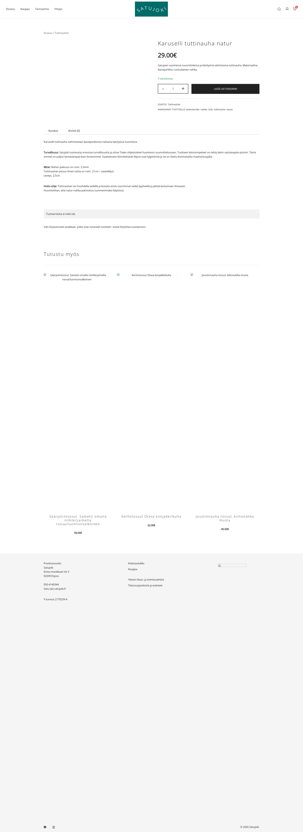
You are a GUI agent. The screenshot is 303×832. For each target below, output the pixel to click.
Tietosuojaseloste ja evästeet (145, 585)
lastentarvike (192, 109)
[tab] (53, 131)
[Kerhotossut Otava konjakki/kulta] (151, 391)
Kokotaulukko (136, 563)
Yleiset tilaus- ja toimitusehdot (146, 579)
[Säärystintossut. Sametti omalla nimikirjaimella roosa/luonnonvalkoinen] (78, 391)
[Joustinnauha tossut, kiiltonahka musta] (225, 391)
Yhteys (58, 9)
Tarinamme (42, 9)
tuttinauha (219, 109)
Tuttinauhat (62, 33)
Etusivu (10, 9)
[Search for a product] (279, 9)
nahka (204, 109)
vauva (229, 109)
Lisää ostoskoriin (225, 88)
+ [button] (183, 88)
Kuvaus (53, 131)
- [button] (163, 88)
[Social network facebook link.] (45, 827)
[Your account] (287, 9)
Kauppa (25, 9)
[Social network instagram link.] (54, 827)
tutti (210, 109)
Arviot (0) (74, 131)
